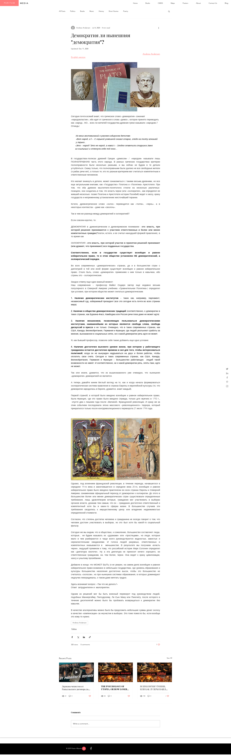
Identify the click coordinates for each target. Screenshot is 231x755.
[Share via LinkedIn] (84, 637)
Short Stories (113, 11)
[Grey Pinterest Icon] (227, 381)
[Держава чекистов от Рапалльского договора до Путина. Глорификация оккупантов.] (76, 672)
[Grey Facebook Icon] (227, 377)
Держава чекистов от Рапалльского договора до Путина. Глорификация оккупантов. (75, 688)
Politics (72, 11)
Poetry (125, 11)
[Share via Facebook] (72, 637)
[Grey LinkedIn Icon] (227, 373)
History (101, 11)
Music (92, 11)
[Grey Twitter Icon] (227, 368)
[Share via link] (90, 637)
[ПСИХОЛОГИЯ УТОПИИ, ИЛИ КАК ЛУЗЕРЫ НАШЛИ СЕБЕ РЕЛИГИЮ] (154, 672)
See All (169, 658)
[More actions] (158, 27)
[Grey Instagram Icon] (227, 386)
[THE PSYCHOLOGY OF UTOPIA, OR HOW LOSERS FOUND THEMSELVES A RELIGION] (115, 672)
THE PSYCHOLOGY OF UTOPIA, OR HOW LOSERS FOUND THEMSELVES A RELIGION (114, 688)
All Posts (62, 11)
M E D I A (24, 3)
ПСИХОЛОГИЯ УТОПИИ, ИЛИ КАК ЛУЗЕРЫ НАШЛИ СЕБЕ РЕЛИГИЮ (153, 688)
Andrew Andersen (80, 623)
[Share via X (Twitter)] (78, 637)
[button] (169, 11)
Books (82, 11)
